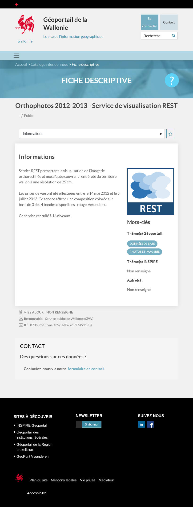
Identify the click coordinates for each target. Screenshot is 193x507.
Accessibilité (36, 493)
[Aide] (172, 80)
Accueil (21, 64)
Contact (169, 22)
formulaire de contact (86, 369)
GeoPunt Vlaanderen (32, 456)
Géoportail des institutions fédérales (32, 434)
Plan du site (39, 480)
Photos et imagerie (145, 251)
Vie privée (87, 480)
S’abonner (91, 424)
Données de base (142, 243)
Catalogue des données (49, 64)
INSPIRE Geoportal (31, 425)
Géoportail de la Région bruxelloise (34, 447)
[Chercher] (175, 35)
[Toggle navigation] (16, 4)
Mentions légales (64, 480)
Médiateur (106, 480)
